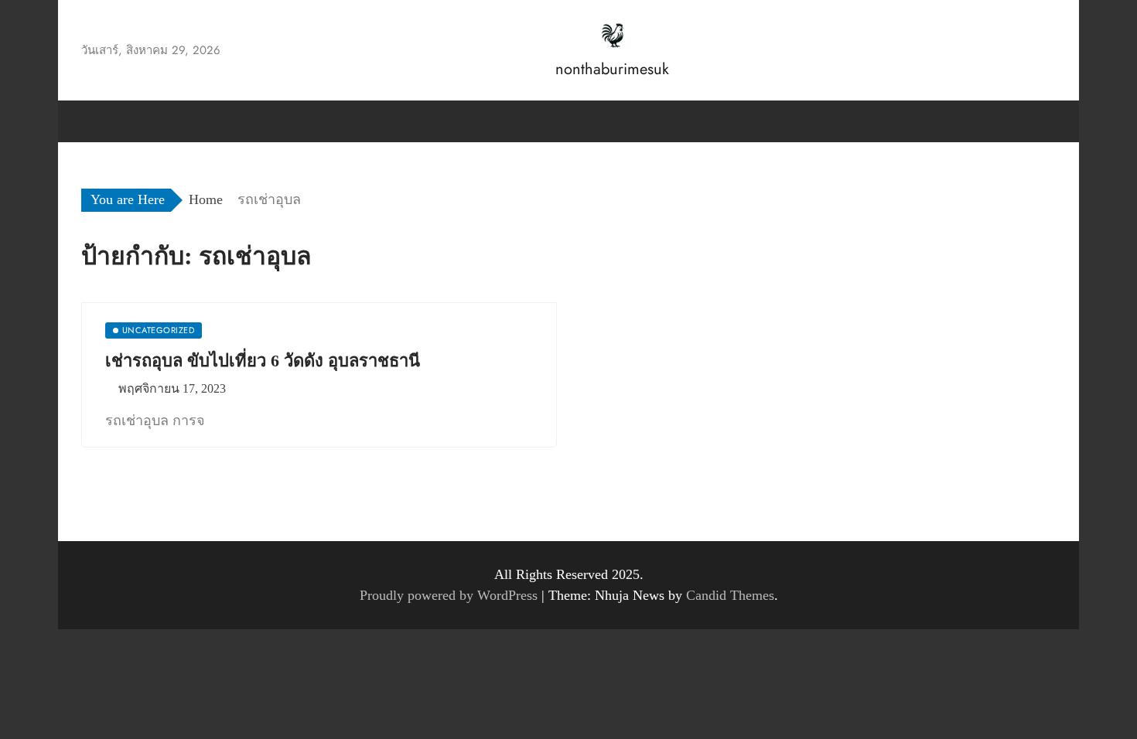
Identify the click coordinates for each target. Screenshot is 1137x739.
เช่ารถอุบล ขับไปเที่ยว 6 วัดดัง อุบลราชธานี (262, 360)
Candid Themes (730, 595)
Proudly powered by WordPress (450, 595)
